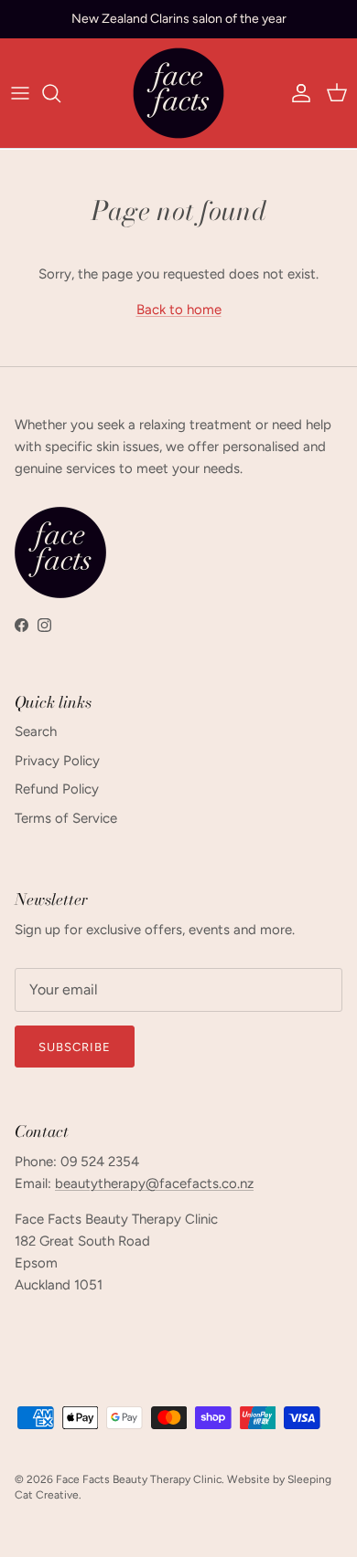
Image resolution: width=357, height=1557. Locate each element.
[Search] (60, 93)
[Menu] (20, 93)
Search (36, 731)
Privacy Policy (57, 760)
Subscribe (74, 1047)
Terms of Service (66, 818)
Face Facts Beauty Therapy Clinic (139, 1479)
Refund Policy (57, 789)
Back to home (179, 309)
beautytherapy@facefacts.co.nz (154, 1183)
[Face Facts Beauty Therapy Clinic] (178, 93)
